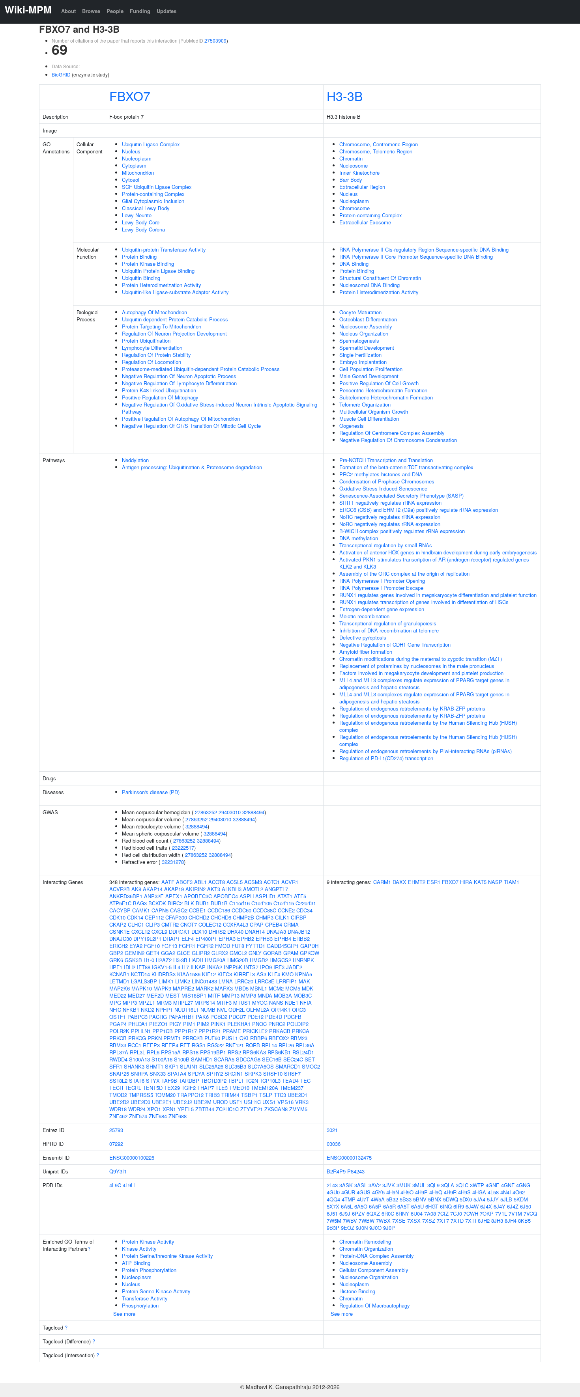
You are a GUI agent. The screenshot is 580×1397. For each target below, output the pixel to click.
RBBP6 (258, 1038)
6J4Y (499, 1206)
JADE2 (294, 967)
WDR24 (137, 1109)
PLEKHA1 (239, 1024)
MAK (304, 981)
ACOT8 (216, 882)
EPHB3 (264, 938)
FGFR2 (205, 945)
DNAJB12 (299, 931)
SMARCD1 (287, 1066)
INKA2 (214, 967)
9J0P (389, 1227)
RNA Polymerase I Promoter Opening (382, 580)
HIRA (466, 882)
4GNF (508, 1185)
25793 (116, 1130)
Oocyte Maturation (360, 312)
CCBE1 (197, 910)
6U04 (417, 1213)
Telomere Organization (365, 404)
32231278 (173, 861)
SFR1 (115, 1066)
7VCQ (530, 1213)
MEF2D (155, 995)
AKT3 (213, 889)
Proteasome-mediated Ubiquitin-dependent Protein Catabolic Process (201, 369)
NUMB (207, 1009)
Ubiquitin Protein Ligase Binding (158, 270)
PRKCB (118, 1038)
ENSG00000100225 (131, 1157)
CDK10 (117, 917)
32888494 (253, 812)
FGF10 (152, 945)
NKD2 (147, 1009)
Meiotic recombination (364, 616)
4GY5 (378, 1192)
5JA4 (479, 1199)
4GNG (523, 1185)
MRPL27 (183, 1002)
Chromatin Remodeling (365, 1241)
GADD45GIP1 (283, 945)
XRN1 (169, 1109)
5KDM (521, 1199)
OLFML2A (257, 1009)
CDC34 (304, 910)
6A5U (417, 1206)
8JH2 (484, 1220)
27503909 (215, 40)
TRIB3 (212, 1095)
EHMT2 (416, 882)
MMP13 (230, 995)
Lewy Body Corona (143, 229)
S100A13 (139, 1059)
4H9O (406, 1192)
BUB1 (202, 903)
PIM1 (189, 1024)
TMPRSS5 (141, 1095)
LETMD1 (119, 981)
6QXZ (373, 1213)
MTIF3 (224, 1002)
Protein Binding (139, 256)
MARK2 (204, 988)
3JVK (388, 1185)
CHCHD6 (221, 917)
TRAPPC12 (190, 1095)
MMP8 (248, 995)
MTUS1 (242, 1002)
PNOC (259, 1024)
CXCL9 (159, 931)
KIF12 (209, 974)
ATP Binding (136, 1262)
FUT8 (238, 945)
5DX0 (466, 1199)
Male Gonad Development (369, 376)
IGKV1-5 (162, 967)
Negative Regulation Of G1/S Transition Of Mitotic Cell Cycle (191, 425)
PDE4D (273, 1016)
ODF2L (236, 1009)
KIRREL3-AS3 (250, 974)
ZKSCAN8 (276, 1109)
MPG (115, 1002)
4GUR (348, 1192)
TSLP (265, 1095)
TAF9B (169, 1080)
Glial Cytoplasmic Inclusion (153, 201)
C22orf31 (306, 903)
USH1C (252, 1102)
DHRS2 (217, 931)
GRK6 (116, 960)
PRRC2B (192, 1038)
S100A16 (162, 1059)
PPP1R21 (209, 1031)
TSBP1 (249, 1095)
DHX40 (235, 931)
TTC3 (280, 1095)
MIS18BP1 (193, 995)
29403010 (230, 812)
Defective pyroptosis (362, 637)
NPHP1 (164, 1009)
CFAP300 (176, 917)
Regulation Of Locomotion (151, 362)
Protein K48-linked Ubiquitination (159, 390)
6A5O (360, 1206)
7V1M (515, 1213)
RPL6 (153, 1052)
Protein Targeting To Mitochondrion (161, 326)
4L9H (129, 1185)
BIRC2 (175, 903)
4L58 (493, 1192)
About (68, 11)
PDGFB (292, 1016)
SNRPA (139, 1073)
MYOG (260, 1002)
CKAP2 (117, 924)
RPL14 (269, 1045)
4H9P (421, 1192)
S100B (181, 1059)
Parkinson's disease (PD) (151, 792)
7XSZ (428, 1220)
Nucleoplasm (137, 158)
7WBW (366, 1220)
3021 (332, 1130)
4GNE (493, 1185)
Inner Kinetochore (359, 172)
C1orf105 (261, 903)
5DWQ (450, 1199)
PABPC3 (137, 1016)
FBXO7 (129, 95)
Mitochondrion (138, 172)
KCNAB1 (119, 974)
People (115, 11)
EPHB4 (282, 938)
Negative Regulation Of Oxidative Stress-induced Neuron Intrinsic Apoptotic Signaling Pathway (219, 408)
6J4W (472, 1206)
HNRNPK (303, 960)
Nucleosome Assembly (365, 326)
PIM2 (203, 1024)
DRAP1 (171, 938)
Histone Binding (357, 1291)
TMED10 (239, 1087)
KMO (288, 974)
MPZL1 (146, 1002)
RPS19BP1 (213, 1052)
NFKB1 (131, 1009)
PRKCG (137, 1038)
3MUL (419, 1185)
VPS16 (285, 1102)
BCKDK (157, 903)
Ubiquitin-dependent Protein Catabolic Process (175, 319)
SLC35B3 (235, 1066)
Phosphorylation (140, 1305)
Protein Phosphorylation (149, 1270)
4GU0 (333, 1192)
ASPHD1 (265, 896)
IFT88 (143, 967)
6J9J (344, 1213)
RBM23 (298, 1038)
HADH (196, 960)
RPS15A (171, 1052)
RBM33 (117, 1045)
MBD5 (241, 988)
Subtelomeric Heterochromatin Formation (386, 397)
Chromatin (351, 158)
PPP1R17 (185, 1031)
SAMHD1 (201, 1059)
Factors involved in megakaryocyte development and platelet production (421, 673)
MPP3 (130, 1002)
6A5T (403, 1206)
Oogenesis (351, 425)
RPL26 (286, 1045)
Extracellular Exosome (365, 222)
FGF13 (169, 945)
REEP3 (151, 1045)
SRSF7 (292, 1073)
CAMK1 (141, 910)
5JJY (493, 1199)
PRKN (155, 1038)
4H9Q (435, 1192)
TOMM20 (165, 1095)
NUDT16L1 (186, 1009)
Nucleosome (353, 165)
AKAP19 (174, 889)
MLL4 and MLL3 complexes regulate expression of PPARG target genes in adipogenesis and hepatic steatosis (424, 683)
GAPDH (309, 945)
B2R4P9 (336, 1171)
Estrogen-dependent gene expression (381, 609)
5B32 (392, 1199)
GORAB (272, 953)
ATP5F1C (120, 903)
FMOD (222, 945)
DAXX (399, 882)
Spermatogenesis (359, 340)
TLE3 (221, 1087)
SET (310, 1059)
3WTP (477, 1185)
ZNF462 (118, 1116)
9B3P (333, 1227)
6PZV (358, 1213)
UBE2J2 (182, 1102)
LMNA (226, 981)
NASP (495, 882)
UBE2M (202, 1102)
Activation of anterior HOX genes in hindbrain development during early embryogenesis (438, 552)
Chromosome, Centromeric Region (378, 144)
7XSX (414, 1220)
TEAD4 (290, 1080)
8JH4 (510, 1220)
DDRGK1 (179, 931)
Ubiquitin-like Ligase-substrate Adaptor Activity (175, 292)
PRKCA (300, 1031)
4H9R (450, 1192)
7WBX (383, 1220)
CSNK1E (119, 931)
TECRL (133, 1087)
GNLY (255, 953)
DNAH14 (255, 931)
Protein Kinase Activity (148, 1241)
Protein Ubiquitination (146, 340)
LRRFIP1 (286, 981)
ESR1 (433, 882)
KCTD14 (140, 974)
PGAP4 (118, 1024)
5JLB (506, 1199)
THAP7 (205, 1087)
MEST (172, 995)
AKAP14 (153, 889)
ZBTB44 (204, 1109)
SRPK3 (253, 1073)
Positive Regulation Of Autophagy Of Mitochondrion (181, 418)
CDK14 (135, 917)
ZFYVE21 (251, 1109)
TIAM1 (511, 882)
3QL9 (433, 1185)
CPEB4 (273, 924)
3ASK (346, 1185)
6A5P (375, 1206)
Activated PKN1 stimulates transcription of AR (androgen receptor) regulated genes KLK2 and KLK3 (434, 563)
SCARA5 (224, 1059)
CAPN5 (160, 910)
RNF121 (234, 1045)
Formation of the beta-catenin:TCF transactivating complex (406, 467)
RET (185, 1045)
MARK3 (224, 988)
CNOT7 (188, 924)
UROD (220, 1102)
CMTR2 (170, 924)
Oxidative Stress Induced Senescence (383, 488)
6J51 (332, 1213)
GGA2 (168, 953)
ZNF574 (138, 1116)
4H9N (392, 1192)
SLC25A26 (211, 1066)
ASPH (246, 896)
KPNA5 (303, 974)
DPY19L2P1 (147, 938)
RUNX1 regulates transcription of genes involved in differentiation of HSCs (424, 602)
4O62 (519, 1192)
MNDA (265, 995)
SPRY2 (214, 1073)
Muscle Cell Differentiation (369, 418)
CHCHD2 (199, 917)
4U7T (363, 1199)
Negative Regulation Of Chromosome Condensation (398, 440)
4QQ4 (333, 1199)
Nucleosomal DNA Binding (369, 285)
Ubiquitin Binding (141, 278)
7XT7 (443, 1220)
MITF (214, 995)
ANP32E (154, 896)
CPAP (257, 924)
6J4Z (512, 1206)
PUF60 (212, 1038)
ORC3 (299, 1009)
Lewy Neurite (137, 215)
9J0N (362, 1227)
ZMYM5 (298, 1109)
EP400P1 (206, 938)
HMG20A (215, 960)
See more (124, 1313)
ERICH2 (118, 945)
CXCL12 (140, 931)
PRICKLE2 (255, 1031)
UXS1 (269, 1102)
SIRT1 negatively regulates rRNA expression (390, 502)
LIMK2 (182, 981)
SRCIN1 (234, 1073)
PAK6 (202, 1016)
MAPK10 (141, 988)
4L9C (115, 1185)
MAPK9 (162, 988)
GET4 (152, 953)
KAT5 (480, 882)
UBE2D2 (119, 1102)
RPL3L (137, 1052)
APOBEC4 (225, 896)
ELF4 (187, 938)
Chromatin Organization (366, 1248)
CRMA (291, 924)
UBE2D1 (297, 1095)
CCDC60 (241, 910)
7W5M (334, 1220)
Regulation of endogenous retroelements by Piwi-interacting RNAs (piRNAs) (425, 751)
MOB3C (303, 995)
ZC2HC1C (227, 1109)
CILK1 (282, 917)
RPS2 (234, 1052)
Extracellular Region (362, 186)
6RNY (402, 1213)
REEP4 (169, 1045)
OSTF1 (117, 1016)
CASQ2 (178, 910)
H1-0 (149, 960)
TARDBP (189, 1080)
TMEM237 (291, 1087)
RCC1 (134, 1045)
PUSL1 (230, 1038)
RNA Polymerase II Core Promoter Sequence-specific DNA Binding (416, 256)
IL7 (185, 967)
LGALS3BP (144, 981)
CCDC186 (219, 910)
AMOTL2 (253, 889)
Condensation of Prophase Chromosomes (386, 481)
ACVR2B (119, 889)
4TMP (348, 1199)
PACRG (158, 1016)
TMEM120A (264, 1087)
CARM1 (382, 882)
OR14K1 (280, 1009)
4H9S (464, 1192)
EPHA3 (227, 938)
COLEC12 (209, 924)
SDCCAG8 (248, 1059)
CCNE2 (286, 910)
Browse (91, 11)
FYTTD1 (255, 945)
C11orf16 (239, 903)
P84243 (356, 1171)
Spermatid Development (366, 347)
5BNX (435, 1199)
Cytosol (130, 179)
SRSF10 (273, 1073)
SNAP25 (119, 1073)
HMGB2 (259, 960)
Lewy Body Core (140, 222)
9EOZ (347, 1227)
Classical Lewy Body (146, 208)
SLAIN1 (189, 1066)
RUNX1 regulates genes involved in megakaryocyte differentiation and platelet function (438, 595)
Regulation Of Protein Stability (156, 354)
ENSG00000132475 (349, 1157)
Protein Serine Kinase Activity (156, 1291)
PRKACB (279, 1031)
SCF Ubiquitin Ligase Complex (157, 186)
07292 (116, 1143)
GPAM (290, 953)
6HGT (431, 1206)
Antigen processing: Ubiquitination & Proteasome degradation (192, 467)
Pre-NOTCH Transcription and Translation (386, 460)
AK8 (136, 889)
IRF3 (278, 967)
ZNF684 (158, 1116)
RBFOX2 (279, 1038)
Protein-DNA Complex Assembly (376, 1255)
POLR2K (119, 1031)
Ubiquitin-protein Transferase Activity (164, 249)
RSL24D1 (303, 1052)
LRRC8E (265, 981)
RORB (252, 1045)
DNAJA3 (276, 931)
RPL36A (305, 1045)
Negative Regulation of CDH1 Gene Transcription (395, 644)
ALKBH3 (231, 889)
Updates (166, 11)
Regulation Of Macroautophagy (374, 1305)
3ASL (360, 1185)
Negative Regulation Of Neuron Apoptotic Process (179, 376)
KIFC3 (224, 974)
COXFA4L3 (235, 924)
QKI (244, 1038)
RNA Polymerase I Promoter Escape (381, 587)
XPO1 (154, 1109)
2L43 (332, 1185)
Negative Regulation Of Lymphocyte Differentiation (179, 383)
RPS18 (190, 1052)
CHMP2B (243, 917)
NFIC (115, 1009)
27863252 (206, 812)
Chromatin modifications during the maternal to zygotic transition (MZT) (420, 658)
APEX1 (173, 896)
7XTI (470, 1220)
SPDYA (196, 1073)
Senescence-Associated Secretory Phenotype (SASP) (401, 495)
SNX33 (158, 1073)
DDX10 (199, 931)
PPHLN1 (141, 1031)
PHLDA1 (138, 1024)
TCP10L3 (270, 1080)
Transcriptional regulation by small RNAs (385, 545)
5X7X (333, 1206)
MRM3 (164, 1002)
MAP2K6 (119, 988)
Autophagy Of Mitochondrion (154, 312)
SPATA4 (176, 1073)
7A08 (430, 1213)
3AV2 (375, 1185)
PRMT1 (172, 1038)
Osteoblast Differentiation (368, 319)
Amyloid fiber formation (365, 651)
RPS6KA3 (254, 1052)
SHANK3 (134, 1066)
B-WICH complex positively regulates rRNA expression (402, 531)
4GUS (363, 1192)
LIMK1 (166, 981)
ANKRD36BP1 (125, 896)
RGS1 (199, 1045)
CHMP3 (264, 917)
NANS (276, 1002)
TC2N (251, 1080)
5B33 (406, 1199)
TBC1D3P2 (213, 1080)
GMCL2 (238, 953)
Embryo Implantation (363, 362)
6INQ (446, 1206)
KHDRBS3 (164, 974)
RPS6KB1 (279, 1052)
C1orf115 (283, 903)
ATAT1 (284, 896)
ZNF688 (177, 1116)
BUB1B (219, 903)
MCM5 (292, 988)
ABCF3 (184, 882)
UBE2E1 (162, 1102)
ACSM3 (253, 882)
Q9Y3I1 (118, 1171)
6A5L (347, 1206)
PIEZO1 (158, 1024)
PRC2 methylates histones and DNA (381, 474)
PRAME (232, 1031)
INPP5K (233, 967)
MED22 (117, 995)
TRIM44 (230, 1095)
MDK (307, 988)
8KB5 (524, 1220)
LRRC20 (243, 981)
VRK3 (302, 1102)
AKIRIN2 (195, 889)
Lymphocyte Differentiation (152, 347)
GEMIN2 (134, 953)
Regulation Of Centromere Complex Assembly (392, 432)
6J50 (525, 1206)
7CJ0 (456, 1213)
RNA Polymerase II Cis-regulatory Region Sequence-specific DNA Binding (424, 249)
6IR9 (458, 1206)
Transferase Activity (145, 1298)
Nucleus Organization (363, 333)
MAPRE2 (183, 988)
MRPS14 (205, 1002)
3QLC (462, 1185)
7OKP (487, 1213)
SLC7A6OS (261, 1066)
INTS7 (251, 967)
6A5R (389, 1206)
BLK (189, 903)
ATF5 (300, 896)
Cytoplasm (134, 165)
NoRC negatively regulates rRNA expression (389, 516)
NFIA (306, 1002)
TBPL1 (236, 1080)
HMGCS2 (280, 960)
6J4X (486, 1206)
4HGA (479, 1192)
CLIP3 (153, 924)
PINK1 (218, 1024)
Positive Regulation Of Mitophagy (160, 397)
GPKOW (309, 953)
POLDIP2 (298, 1024)
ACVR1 (289, 882)
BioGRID (61, 74)
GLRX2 (219, 953)
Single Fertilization (360, 354)
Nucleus (131, 151)
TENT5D (153, 1087)
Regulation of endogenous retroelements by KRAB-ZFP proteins (412, 708)
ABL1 (200, 882)
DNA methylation (358, 538)
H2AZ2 (164, 960)
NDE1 (291, 1002)
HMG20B (237, 960)
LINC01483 (204, 981)
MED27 (136, 995)
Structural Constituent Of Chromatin (380, 278)
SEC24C (293, 1059)
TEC (305, 1080)
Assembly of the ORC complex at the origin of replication (404, 573)
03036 (334, 1143)
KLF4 (274, 974)
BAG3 (140, 903)
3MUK (404, 1185)
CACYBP (120, 910)
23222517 (183, 847)
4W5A (378, 1199)
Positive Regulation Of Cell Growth (379, 383)
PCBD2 (218, 1016)
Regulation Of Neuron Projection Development (174, 333)
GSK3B (133, 960)
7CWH (471, 1213)
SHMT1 (154, 1066)
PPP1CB (162, 1031)
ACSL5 (234, 882)
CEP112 (154, 917)
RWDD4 (118, 1059)
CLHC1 (136, 924)
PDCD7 (237, 1016)
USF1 (235, 1102)
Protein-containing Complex (153, 194)
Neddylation (135, 460)
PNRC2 (276, 1024)
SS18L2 (118, 1080)
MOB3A (283, 995)
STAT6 (136, 1080)
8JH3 (497, 1220)
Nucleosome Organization (368, 1277)
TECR (116, 1087)
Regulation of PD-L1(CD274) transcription (386, 758)
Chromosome (354, 208)
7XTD (457, 1220)
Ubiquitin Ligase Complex (151, 144)
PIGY (175, 1024)
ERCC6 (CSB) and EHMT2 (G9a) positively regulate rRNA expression (418, 509)
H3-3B (345, 95)
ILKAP (198, 967)
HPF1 (115, 967)
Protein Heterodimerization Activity (161, 285)
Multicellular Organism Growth (373, 411)
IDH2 (129, 967)
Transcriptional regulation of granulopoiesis (387, 623)
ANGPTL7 (276, 889)
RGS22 (215, 1045)
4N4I (505, 1192)
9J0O (375, 1227)
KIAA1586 (188, 974)
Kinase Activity (139, 1248)
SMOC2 (311, 1066)
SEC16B (272, 1059)
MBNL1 (258, 988)
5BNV (420, 1199)
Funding (140, 11)
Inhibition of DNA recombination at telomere (389, 630)
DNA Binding (354, 263)
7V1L (501, 1213)
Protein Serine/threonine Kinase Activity (167, 1255)
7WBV (350, 1220)
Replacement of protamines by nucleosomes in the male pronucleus (416, 666)
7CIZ (443, 1213)
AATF (167, 882)
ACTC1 (272, 882)
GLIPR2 (201, 953)
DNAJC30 (120, 938)
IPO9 (266, 967)
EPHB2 (245, 938)
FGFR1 (187, 945)
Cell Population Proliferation (370, 369)
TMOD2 (118, 1095)
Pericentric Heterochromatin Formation (383, 390)
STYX (153, 1080)
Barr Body (350, 179)
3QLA (447, 1185)
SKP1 (171, 1066)
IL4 (176, 967)
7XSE (399, 1220)
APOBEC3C (198, 896)
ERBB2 (301, 938)
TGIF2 (188, 1087)
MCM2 (276, 988)
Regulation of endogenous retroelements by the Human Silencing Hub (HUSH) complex (428, 726)
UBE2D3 (140, 1102)
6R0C (388, 1213)
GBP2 (116, 953)
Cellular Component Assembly (373, 1270)
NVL (222, 1009)
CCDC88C (264, 910)
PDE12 (255, 1016)
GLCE (183, 953)
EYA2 (135, 945)
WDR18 (118, 1109)
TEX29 (172, 1087)
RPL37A (118, 1052)
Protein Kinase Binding (148, 263)
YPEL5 (186, 1109)
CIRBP (299, 917)
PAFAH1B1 (181, 1016)
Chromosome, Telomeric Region (375, 151)
